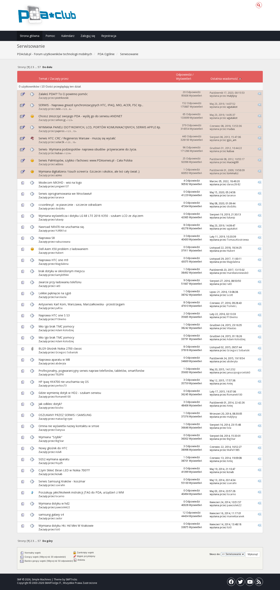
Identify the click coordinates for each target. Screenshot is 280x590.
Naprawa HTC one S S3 (54, 315)
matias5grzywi (63, 418)
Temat (43, 79)
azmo (58, 175)
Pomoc (50, 36)
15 (74, 142)
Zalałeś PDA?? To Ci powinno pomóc (63, 94)
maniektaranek (235, 516)
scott (230, 295)
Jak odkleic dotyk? (50, 404)
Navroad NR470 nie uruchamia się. (61, 227)
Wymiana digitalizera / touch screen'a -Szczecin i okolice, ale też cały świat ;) (89, 171)
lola (229, 427)
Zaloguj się (88, 36)
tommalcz (232, 173)
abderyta (60, 363)
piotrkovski (61, 97)
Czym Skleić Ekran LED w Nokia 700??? (64, 470)
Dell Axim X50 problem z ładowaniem (63, 249)
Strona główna (29, 36)
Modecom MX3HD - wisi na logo (60, 182)
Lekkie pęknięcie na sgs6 (55, 293)
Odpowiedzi (184, 74)
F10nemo (60, 319)
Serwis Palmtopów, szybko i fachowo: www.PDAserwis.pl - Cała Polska (85, 160)
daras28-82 (233, 184)
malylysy (232, 95)
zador (58, 518)
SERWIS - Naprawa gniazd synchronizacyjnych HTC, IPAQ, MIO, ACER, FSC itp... (91, 105)
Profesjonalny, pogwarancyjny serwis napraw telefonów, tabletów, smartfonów (91, 371)
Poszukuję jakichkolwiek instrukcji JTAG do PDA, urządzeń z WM (81, 492)
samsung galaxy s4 (51, 514)
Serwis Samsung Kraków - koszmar (62, 481)
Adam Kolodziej (64, 330)
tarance (59, 197)
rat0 (57, 286)
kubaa (59, 153)
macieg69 (232, 162)
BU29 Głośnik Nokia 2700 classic (60, 348)
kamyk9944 (61, 274)
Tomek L (232, 306)
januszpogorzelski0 (238, 372)
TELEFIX (59, 374)
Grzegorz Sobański (66, 352)
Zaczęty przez (59, 79)
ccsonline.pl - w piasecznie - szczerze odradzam (70, 205)
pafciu (59, 308)
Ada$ (58, 452)
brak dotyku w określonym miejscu (62, 271)
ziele (58, 108)
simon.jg (60, 120)
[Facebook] (231, 582)
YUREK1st (60, 230)
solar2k (59, 142)
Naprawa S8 (47, 238)
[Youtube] (250, 582)
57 (39, 67)
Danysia (60, 429)
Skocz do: (214, 554)
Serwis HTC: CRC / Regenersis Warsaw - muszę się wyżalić (77, 138)
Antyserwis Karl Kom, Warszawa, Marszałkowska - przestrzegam (82, 304)
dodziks (60, 208)
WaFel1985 (233, 449)
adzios (59, 164)
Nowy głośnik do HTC (53, 448)
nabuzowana (62, 241)
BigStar (59, 440)
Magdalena (61, 263)
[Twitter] (240, 582)
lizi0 (57, 529)
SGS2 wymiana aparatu (54, 459)
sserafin (60, 485)
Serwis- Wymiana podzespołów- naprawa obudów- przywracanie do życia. (88, 149)
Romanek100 (63, 396)
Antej (230, 383)
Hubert (59, 252)
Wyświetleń (183, 79)
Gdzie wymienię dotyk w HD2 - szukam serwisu (70, 393)
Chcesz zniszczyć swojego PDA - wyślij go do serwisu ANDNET (80, 116)
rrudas (231, 129)
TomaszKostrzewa (238, 239)
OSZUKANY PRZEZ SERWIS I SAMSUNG (65, 415)
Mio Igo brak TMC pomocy (56, 326)
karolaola (60, 297)
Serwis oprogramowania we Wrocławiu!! (65, 194)
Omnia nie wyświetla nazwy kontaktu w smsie (69, 426)
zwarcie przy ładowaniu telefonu (60, 282)
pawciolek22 (62, 507)
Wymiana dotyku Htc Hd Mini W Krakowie (66, 525)
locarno (59, 496)
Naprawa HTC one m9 (53, 260)
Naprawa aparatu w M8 (54, 360)
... (36, 67)
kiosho (59, 407)
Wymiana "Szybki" (50, 437)
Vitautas (231, 328)
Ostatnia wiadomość (225, 79)
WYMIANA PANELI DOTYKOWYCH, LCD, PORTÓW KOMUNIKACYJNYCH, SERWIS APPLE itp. (100, 127)
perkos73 (61, 385)
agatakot (232, 106)
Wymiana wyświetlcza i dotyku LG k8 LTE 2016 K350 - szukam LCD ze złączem (91, 216)
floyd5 (59, 463)
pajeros (60, 131)
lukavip (59, 219)
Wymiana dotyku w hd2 (54, 503)
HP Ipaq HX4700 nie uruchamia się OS (64, 382)
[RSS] (259, 582)
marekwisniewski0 (237, 272)
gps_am (231, 140)
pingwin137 (62, 186)
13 (74, 131)
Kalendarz (67, 36)
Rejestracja (108, 36)
